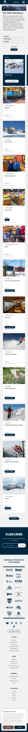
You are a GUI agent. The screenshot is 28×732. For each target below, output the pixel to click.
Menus (7, 219)
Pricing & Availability (11, 81)
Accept (19, 727)
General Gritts (8, 210)
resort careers (14, 644)
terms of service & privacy (14, 650)
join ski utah (14, 678)
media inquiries (14, 661)
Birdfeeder (7, 107)
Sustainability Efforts (14, 667)
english (14, 691)
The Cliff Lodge (8, 75)
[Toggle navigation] (22, 2)
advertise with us (14, 648)
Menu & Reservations (10, 327)
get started (14, 49)
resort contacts (14, 663)
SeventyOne (7, 317)
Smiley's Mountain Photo (10, 354)
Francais (14, 695)
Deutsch (14, 697)
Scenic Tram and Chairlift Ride (11, 280)
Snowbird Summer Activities (11, 461)
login (14, 682)
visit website (6, 115)
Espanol (14, 699)
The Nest (6, 498)
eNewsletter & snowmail (14, 665)
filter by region (14, 46)
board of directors (14, 642)
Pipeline (6, 246)
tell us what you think (14, 631)
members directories (14, 680)
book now (8, 508)
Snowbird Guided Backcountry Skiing (13, 425)
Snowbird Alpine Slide (9, 388)
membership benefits (14, 676)
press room (14, 659)
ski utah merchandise (14, 646)
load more (14, 518)
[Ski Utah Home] (5, 2)
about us (14, 640)
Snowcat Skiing (8, 141)
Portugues (14, 693)
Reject (8, 727)
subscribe (22, 545)
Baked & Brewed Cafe (9, 176)
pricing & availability (10, 290)
